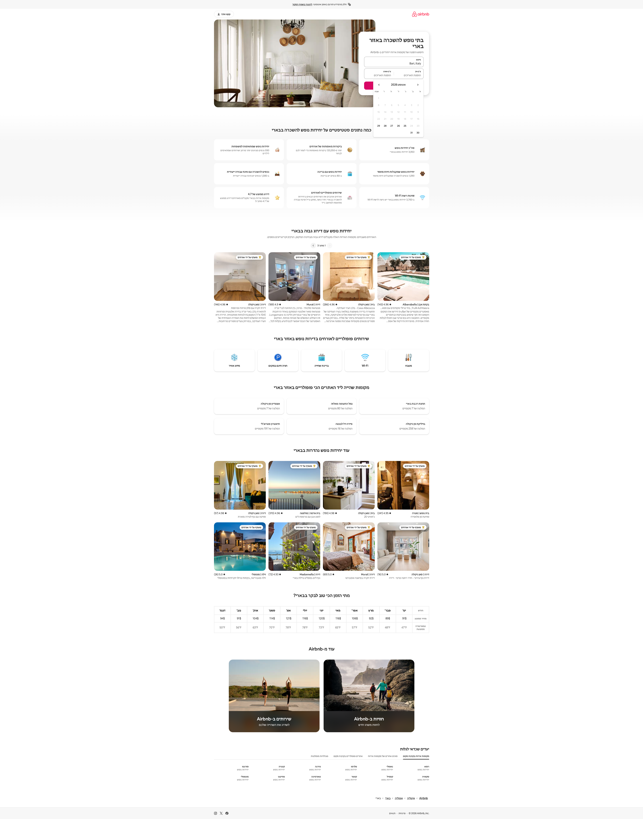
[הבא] (313, 245)
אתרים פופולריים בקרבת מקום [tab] (348, 756)
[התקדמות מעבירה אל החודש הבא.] (379, 85)
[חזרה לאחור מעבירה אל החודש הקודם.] (418, 85)
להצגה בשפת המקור (302, 4)
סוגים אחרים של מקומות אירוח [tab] (383, 756)
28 (385, 125)
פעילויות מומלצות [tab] (319, 756)
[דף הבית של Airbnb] (420, 14)
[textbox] (409, 75)
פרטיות (402, 813)
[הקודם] (329, 245)
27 (391, 125)
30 (418, 132)
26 (398, 125)
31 (411, 132)
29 (378, 125)
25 (405, 125)
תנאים (392, 813)
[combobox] (394, 63)
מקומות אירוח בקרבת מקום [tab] (416, 756)
